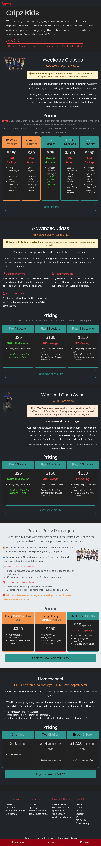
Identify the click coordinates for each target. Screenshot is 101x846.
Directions (18, 842)
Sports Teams (59, 810)
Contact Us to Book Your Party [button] (50, 658)
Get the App (83, 823)
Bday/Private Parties (72, 46)
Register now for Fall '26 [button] (50, 774)
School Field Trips (60, 807)
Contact (53, 842)
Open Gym (37, 46)
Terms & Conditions (68, 838)
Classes (11, 46)
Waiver (85, 842)
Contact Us (81, 807)
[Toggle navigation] (95, 3)
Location (80, 813)
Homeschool (52, 46)
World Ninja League (62, 817)
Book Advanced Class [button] (50, 374)
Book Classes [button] (50, 207)
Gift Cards (81, 820)
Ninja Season (58, 813)
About (79, 810)
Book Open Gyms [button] (50, 509)
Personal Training (37, 810)
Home (79, 804)
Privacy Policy (51, 838)
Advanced (23, 46)
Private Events (59, 804)
